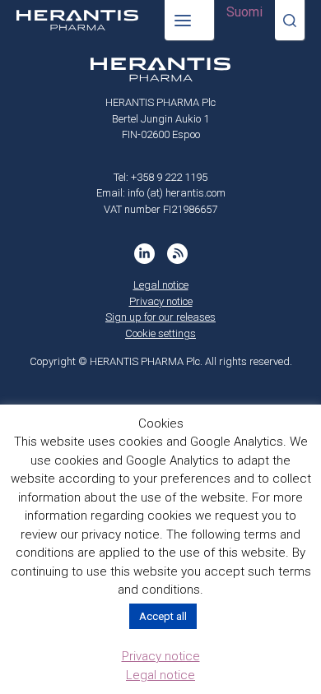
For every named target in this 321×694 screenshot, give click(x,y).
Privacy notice (161, 301)
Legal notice (160, 285)
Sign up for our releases (160, 317)
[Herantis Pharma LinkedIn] (144, 253)
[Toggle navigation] (189, 20)
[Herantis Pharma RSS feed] (177, 253)
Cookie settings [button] (160, 333)
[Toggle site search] (290, 20)
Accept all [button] (163, 616)
